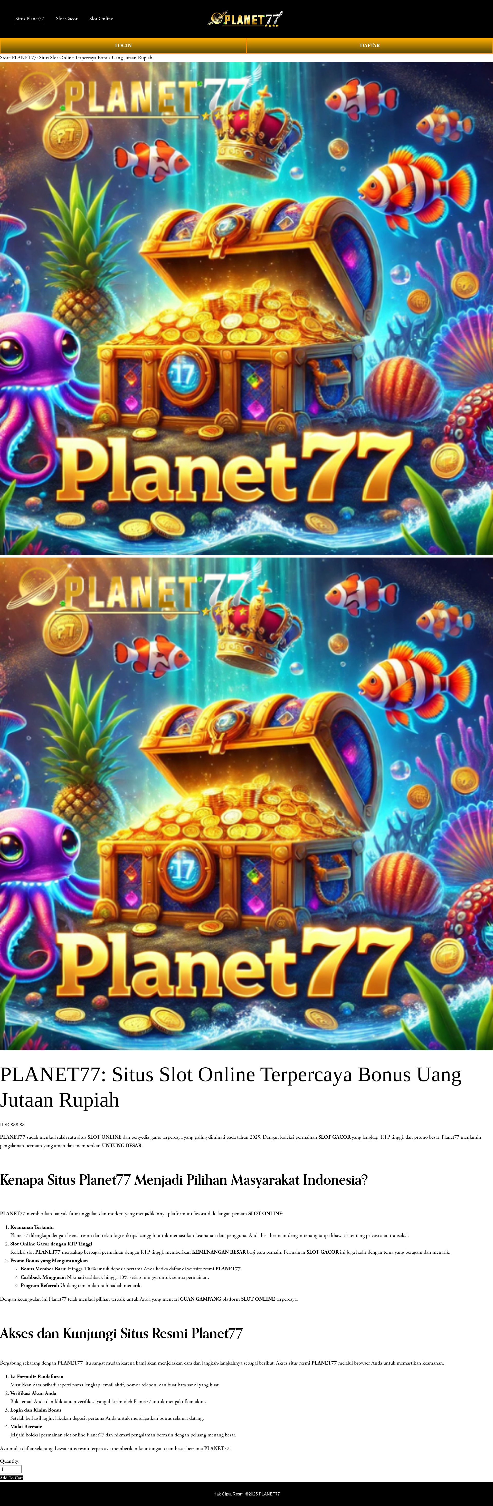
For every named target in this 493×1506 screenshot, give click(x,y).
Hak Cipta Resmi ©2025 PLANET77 (246, 1494)
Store (5, 57)
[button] (11, 1477)
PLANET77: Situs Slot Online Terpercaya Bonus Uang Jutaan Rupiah (82, 57)
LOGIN (123, 46)
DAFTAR (370, 46)
